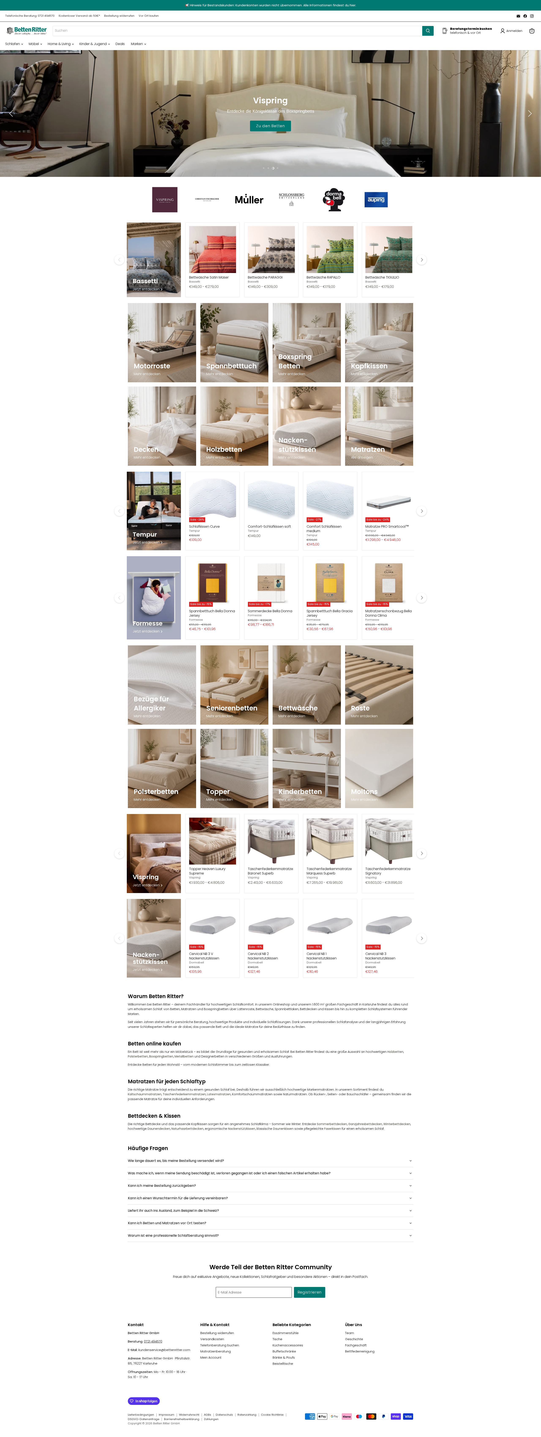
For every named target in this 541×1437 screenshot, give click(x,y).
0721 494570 (153, 1341)
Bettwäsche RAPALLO (323, 277)
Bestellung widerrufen (119, 16)
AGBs (207, 1415)
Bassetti (194, 282)
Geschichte (354, 1339)
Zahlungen (211, 1419)
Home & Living (59, 43)
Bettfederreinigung (359, 1351)
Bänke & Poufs (284, 1357)
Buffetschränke (284, 1351)
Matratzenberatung (215, 1351)
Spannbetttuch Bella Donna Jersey (212, 613)
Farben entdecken (270, 125)
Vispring (194, 878)
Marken (137, 43)
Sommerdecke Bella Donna (270, 611)
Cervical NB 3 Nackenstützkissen (380, 956)
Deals (120, 43)
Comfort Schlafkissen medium (324, 528)
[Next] (422, 260)
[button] (512, 30)
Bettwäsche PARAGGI (265, 277)
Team (349, 1333)
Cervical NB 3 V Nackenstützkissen (204, 956)
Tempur (194, 531)
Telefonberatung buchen (219, 1345)
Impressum (166, 1415)
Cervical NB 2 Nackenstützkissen (263, 956)
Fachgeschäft (356, 1345)
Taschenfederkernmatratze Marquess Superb (329, 871)
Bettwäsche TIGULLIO (382, 277)
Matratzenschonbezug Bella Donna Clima (388, 613)
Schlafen (13, 43)
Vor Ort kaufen (149, 16)
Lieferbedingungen (141, 1415)
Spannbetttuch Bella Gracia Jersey (329, 613)
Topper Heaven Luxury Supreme (207, 871)
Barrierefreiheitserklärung (181, 1419)
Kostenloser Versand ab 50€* (79, 16)
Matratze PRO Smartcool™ (387, 526)
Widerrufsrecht (189, 1415)
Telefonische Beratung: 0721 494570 (30, 16)
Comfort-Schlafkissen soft (269, 526)
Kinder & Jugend (93, 43)
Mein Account (210, 1357)
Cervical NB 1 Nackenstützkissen (322, 956)
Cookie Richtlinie (272, 1415)
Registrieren (310, 1292)
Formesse (196, 620)
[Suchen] (428, 31)
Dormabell (196, 962)
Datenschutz (224, 1415)
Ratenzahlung (247, 1415)
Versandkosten (212, 1339)
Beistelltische (283, 1363)
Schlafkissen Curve (204, 526)
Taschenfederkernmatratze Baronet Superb (270, 871)
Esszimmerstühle (286, 1333)
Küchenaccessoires (288, 1345)
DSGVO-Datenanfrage (143, 1419)
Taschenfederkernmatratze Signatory (388, 871)
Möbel (34, 43)
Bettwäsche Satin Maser (209, 277)
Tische (277, 1339)
